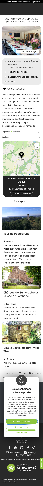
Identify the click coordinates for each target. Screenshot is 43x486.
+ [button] (37, 144)
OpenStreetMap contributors (31, 175)
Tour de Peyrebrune (16, 233)
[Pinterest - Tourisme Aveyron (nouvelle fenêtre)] (27, 447)
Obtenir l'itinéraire (22, 193)
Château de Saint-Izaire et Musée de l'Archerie (20, 294)
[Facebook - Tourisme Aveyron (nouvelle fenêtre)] (9, 447)
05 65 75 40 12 (25, 455)
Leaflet (12, 175)
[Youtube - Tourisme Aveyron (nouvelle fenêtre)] (15, 447)
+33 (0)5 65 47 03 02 (18, 72)
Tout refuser (21, 433)
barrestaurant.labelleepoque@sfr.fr (23, 77)
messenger (36, 373)
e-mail (24, 373)
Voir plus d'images (29, 51)
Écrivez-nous (15, 452)
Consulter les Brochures (21, 441)
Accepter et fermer (21, 421)
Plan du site (12, 482)
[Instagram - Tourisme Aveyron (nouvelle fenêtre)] (21, 447)
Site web (12, 81)
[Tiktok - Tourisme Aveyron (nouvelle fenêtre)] (34, 447)
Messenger (32, 452)
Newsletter (41, 463)
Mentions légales (13, 479)
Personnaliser (21, 427)
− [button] (37, 147)
